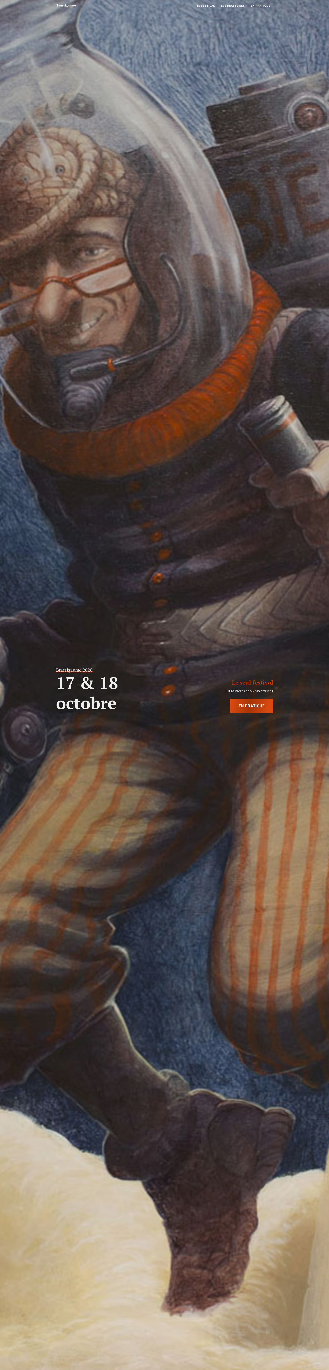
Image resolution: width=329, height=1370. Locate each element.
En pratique (252, 706)
